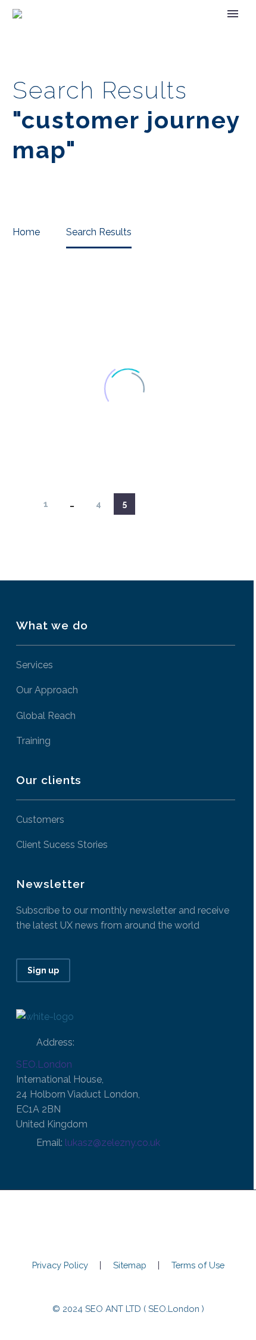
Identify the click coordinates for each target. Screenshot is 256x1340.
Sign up (43, 970)
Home (123, 32)
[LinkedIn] (128, 1222)
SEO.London (44, 1064)
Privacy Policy (60, 1265)
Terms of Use (197, 1265)
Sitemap (129, 1265)
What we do (189, 32)
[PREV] (19, 504)
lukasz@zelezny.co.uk (112, 1142)
